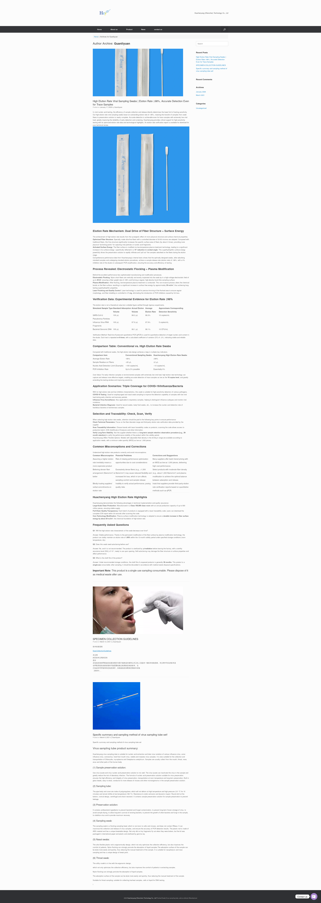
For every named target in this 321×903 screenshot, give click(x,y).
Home (99, 29)
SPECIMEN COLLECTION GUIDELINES (115, 639)
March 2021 (200, 95)
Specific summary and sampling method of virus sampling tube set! (130, 734)
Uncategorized (201, 108)
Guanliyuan (122, 43)
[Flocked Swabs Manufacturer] (105, 13)
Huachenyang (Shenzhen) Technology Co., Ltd (141, 898)
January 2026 (201, 92)
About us (113, 29)
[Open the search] (224, 29)
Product (129, 29)
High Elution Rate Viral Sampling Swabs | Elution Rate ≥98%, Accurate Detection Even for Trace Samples (141, 102)
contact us (158, 29)
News (143, 29)
